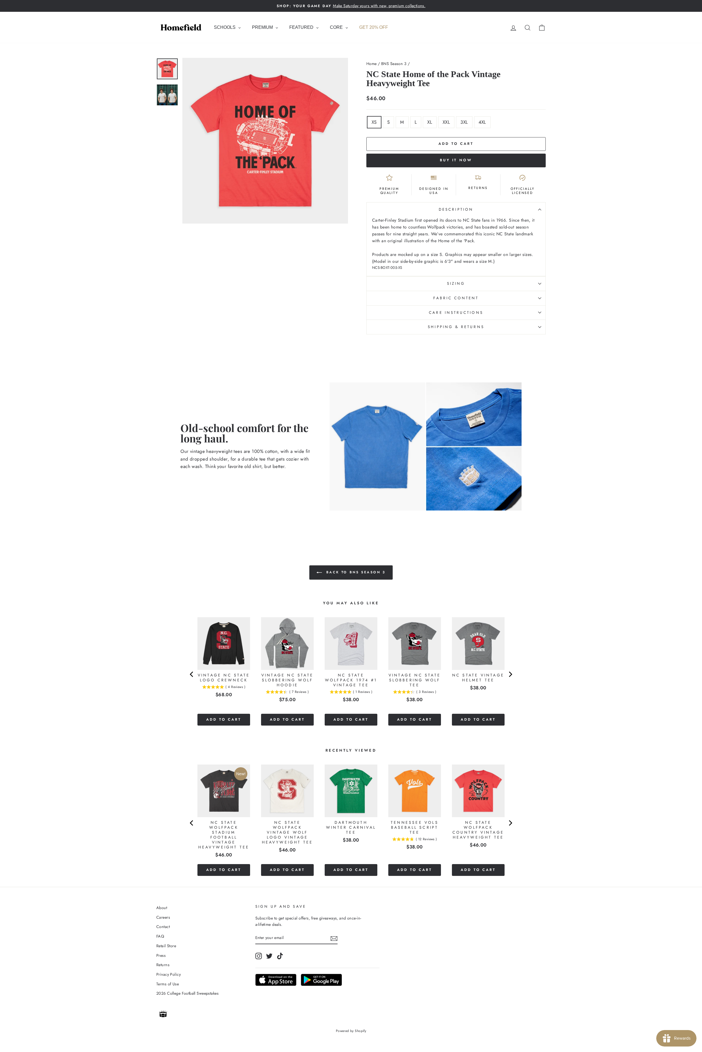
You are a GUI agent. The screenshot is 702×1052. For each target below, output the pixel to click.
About (161, 907)
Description (456, 209)
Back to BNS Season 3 (355, 572)
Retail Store (166, 946)
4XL (482, 122)
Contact (163, 926)
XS (374, 122)
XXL (446, 122)
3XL (464, 122)
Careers (163, 917)
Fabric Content (456, 298)
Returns (162, 965)
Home (371, 63)
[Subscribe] (334, 938)
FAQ (160, 936)
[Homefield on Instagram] (258, 955)
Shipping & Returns (456, 326)
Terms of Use (167, 984)
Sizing (456, 283)
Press (161, 955)
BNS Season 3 (393, 63)
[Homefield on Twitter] (269, 955)
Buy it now (456, 160)
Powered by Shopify (351, 1030)
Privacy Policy (168, 974)
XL (429, 122)
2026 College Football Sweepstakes (187, 993)
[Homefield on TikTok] (280, 955)
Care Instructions (456, 312)
